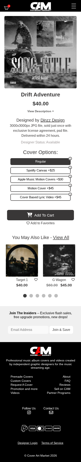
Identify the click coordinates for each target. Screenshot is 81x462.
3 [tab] (38, 296)
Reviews (64, 384)
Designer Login (28, 443)
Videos (15, 392)
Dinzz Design (52, 120)
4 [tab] (44, 296)
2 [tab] (31, 296)
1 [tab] (25, 296)
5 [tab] (50, 296)
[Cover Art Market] (37, 5)
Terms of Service (52, 443)
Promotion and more (24, 389)
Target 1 (22, 280)
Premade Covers (22, 376)
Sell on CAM (62, 389)
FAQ (67, 380)
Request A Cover (22, 384)
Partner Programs (58, 392)
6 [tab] (56, 296)
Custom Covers (21, 380)
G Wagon (59, 280)
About (66, 376)
